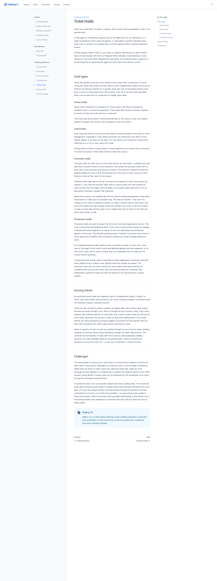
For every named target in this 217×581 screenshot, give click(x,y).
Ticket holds (41, 85)
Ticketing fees (41, 80)
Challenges (161, 46)
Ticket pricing (41, 67)
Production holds (166, 37)
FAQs (35, 4)
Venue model (41, 89)
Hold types (161, 22)
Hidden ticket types (43, 26)
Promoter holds (165, 33)
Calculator (45, 4)
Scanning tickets (42, 35)
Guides (26, 4)
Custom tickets (41, 40)
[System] (212, 4)
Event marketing (42, 76)
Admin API (40, 51)
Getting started (42, 22)
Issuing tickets (162, 41)
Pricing (57, 4)
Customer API (41, 55)
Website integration (43, 31)
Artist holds (164, 29)
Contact (66, 4)
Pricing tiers (40, 71)
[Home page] (11, 4)
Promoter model (42, 94)
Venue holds (164, 25)
